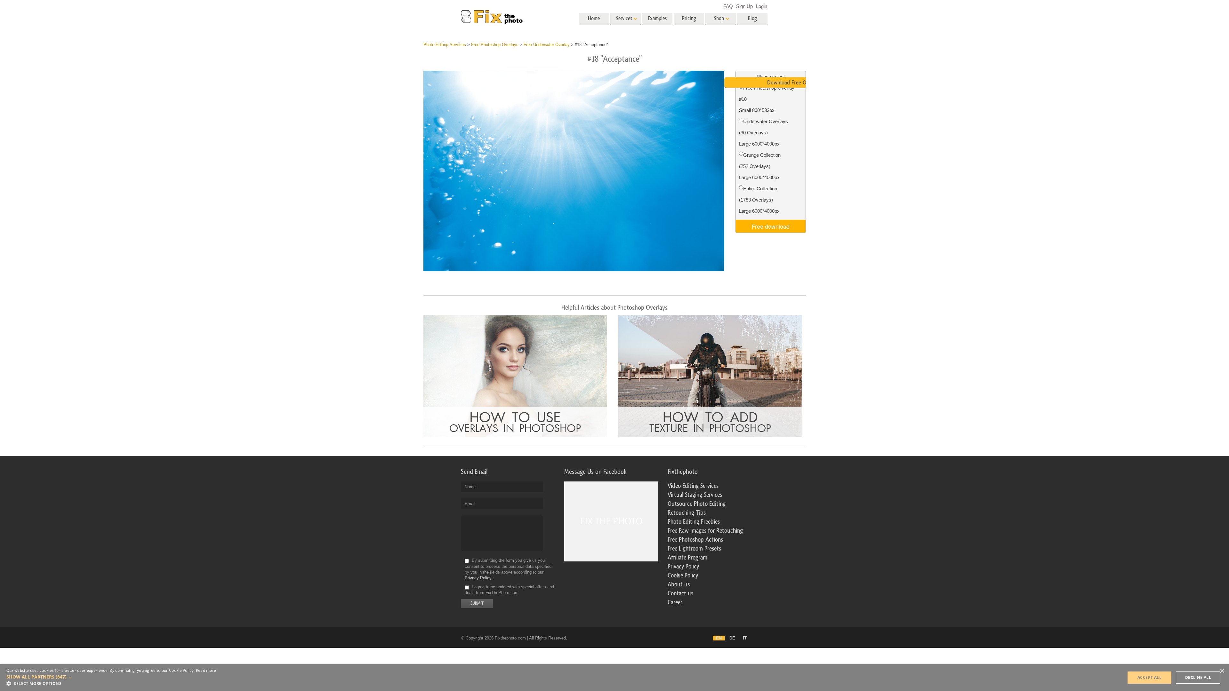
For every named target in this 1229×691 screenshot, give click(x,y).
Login (761, 6)
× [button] (1221, 671)
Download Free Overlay (793, 82)
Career (675, 602)
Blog (752, 18)
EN (719, 638)
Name (470, 486)
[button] (111, 677)
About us (679, 584)
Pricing (689, 18)
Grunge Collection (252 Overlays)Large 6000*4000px (760, 166)
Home (594, 18)
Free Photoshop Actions (695, 539)
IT (745, 638)
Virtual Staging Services (695, 495)
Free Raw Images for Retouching (705, 531)
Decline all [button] (1198, 677)
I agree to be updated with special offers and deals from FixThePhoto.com (509, 589)
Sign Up (744, 6)
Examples (657, 18)
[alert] (614, 677)
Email (470, 503)
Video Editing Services (693, 486)
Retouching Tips (687, 513)
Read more (206, 670)
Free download (771, 226)
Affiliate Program (687, 557)
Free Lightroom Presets (694, 548)
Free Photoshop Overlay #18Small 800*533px (766, 99)
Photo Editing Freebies (694, 522)
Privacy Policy (478, 578)
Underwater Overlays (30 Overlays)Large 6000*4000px (763, 133)
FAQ (728, 6)
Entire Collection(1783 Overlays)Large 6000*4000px (759, 200)
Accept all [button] (1149, 677)
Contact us (680, 593)
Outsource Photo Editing (697, 504)
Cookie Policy (683, 575)
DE (732, 638)
